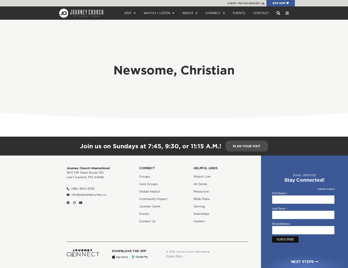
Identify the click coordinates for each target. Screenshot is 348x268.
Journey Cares (149, 206)
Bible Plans (202, 199)
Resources (201, 191)
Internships (201, 213)
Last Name (280, 208)
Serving (199, 206)
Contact (261, 13)
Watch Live (202, 176)
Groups (144, 176)
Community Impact (153, 199)
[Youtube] (80, 202)
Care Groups (148, 184)
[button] (278, 13)
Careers (199, 221)
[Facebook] (68, 202)
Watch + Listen (157, 13)
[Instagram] (74, 202)
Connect (213, 13)
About (188, 13)
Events (239, 13)
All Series (200, 184)
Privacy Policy (174, 256)
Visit (128, 13)
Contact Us (147, 221)
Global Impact (149, 191)
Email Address (282, 223)
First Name (280, 193)
